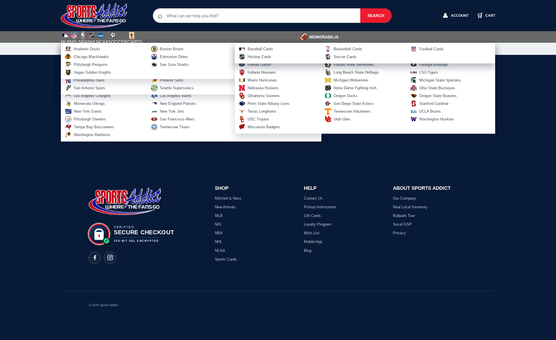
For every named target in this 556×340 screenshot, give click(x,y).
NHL (91, 41)
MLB (65, 41)
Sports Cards (226, 259)
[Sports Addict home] (98, 15)
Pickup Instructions (320, 207)
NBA (82, 41)
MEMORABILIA (319, 37)
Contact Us (313, 198)
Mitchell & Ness (228, 198)
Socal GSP (402, 224)
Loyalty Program (317, 224)
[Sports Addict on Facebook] (95, 258)
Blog (307, 250)
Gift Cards (312, 215)
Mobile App (313, 241)
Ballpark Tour (404, 215)
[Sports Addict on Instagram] (110, 258)
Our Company (404, 198)
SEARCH (375, 15)
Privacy (399, 233)
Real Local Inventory (410, 207)
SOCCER (117, 38)
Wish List (311, 233)
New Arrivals (225, 207)
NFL (74, 41)
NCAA (102, 41)
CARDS (134, 41)
